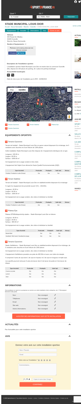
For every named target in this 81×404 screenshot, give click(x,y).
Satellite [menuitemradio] (22, 90)
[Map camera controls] (69, 109)
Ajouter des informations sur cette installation (38, 316)
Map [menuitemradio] (12, 90)
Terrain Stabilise (34, 124)
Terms (70, 120)
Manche (26, 27)
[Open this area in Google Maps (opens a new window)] (10, 120)
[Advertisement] (54, 47)
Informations (34, 30)
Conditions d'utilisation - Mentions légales (48, 398)
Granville (33, 27)
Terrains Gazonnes (13, 124)
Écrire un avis (54, 30)
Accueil (7, 27)
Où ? (41, 13)
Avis (44, 30)
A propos (30, 398)
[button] (41, 104)
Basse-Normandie (16, 27)
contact (35, 398)
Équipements (11, 30)
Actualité (23, 30)
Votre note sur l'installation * (28, 360)
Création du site (64, 398)
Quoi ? (13, 13)
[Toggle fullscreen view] (69, 90)
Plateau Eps (55, 124)
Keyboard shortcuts (45, 120)
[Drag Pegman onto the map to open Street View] (69, 117)
